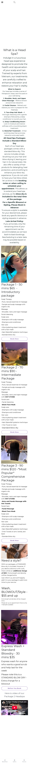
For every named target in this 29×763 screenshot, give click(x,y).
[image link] (14, 2)
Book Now (14, 339)
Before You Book (14, 688)
